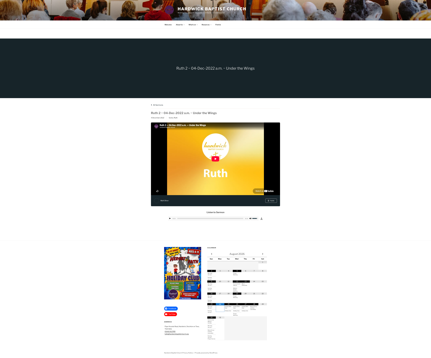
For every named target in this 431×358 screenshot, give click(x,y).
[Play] (170, 218)
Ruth (175, 118)
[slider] (210, 218)
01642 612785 (170, 331)
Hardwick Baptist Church (212, 8)
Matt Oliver (165, 201)
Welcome (168, 25)
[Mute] (250, 218)
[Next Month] (262, 254)
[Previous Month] (211, 254)
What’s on (192, 25)
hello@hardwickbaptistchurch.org (177, 334)
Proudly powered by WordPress (206, 353)
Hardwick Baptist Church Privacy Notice (178, 353)
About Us (179, 25)
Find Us (218, 25)
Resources (206, 25)
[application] (213, 218)
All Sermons (158, 105)
